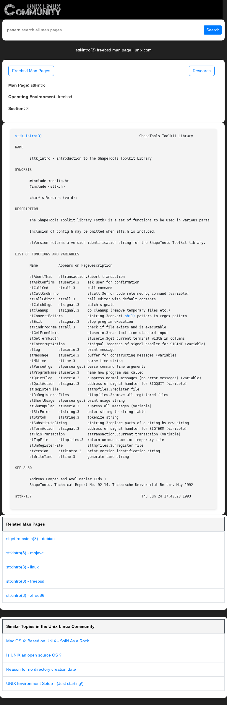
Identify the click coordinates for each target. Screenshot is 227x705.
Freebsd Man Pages (31, 70)
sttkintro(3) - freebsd (25, 581)
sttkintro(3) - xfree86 (25, 595)
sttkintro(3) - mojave (25, 552)
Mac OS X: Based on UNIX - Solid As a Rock (47, 640)
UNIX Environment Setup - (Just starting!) (45, 683)
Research (202, 70)
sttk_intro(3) (28, 136)
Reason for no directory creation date (41, 669)
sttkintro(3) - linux (22, 567)
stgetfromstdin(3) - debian (30, 538)
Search (213, 29)
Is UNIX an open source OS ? (33, 655)
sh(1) (130, 316)
